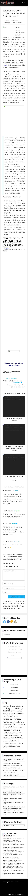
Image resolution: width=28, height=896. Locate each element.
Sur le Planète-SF (10, 834)
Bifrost (4, 709)
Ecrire (14, 716)
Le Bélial (22, 724)
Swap (4, 746)
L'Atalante (18, 724)
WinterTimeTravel (7, 748)
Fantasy (17, 718)
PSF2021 (4, 741)
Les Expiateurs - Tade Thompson (10, 870)
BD (22, 706)
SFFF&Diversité (6, 743)
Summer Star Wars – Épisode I (14, 418)
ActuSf (13, 71)
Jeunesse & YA (7, 724)
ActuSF (4, 706)
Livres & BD (8, 727)
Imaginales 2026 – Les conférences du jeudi (12, 765)
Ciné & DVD (6, 711)
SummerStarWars (7, 372)
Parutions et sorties (10, 738)
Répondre (15, 490)
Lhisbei (7, 20)
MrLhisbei (18, 371)
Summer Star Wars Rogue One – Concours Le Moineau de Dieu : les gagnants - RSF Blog (13, 556)
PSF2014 (23, 738)
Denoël (21, 711)
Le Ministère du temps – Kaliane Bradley (12, 763)
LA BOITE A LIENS (14, 655)
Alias (4, 806)
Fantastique (8, 719)
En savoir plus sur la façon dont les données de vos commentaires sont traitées (14, 606)
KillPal (14, 724)
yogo (4, 490)
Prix (19, 738)
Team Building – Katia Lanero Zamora (11, 768)
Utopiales (16, 746)
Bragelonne (12, 709)
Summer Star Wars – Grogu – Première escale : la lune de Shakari (13, 791)
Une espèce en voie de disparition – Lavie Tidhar (13, 770)
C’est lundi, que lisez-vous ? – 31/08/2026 (12, 841)
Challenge (7, 22)
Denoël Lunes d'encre (7, 713)
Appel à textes (11, 706)
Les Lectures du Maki (7, 790)
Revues (8, 741)
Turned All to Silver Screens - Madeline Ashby (13, 873)
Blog (9, 371)
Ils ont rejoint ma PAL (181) (9, 772)
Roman (13, 740)
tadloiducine (5, 787)
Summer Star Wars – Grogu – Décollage (16, 806)
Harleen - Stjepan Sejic (8, 857)
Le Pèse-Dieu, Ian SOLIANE (9, 844)
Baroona (5, 808)
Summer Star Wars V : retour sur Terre (14, 477)
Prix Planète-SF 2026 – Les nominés (10, 775)
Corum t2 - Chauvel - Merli (8, 859)
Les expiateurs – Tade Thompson (10, 854)
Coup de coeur (15, 711)
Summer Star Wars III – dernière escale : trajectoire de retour (14, 447)
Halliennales (12, 722)
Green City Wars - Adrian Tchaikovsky (11, 847)
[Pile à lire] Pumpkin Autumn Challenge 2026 (12, 860)
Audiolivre (18, 706)
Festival (6, 722)
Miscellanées (17, 727)
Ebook (9, 716)
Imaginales (19, 722)
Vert (4, 523)
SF (17, 740)
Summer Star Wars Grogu (14, 646)
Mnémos (22, 727)
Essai (17, 716)
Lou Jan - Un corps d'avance (9, 869)
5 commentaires (17, 22)
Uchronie (9, 746)
